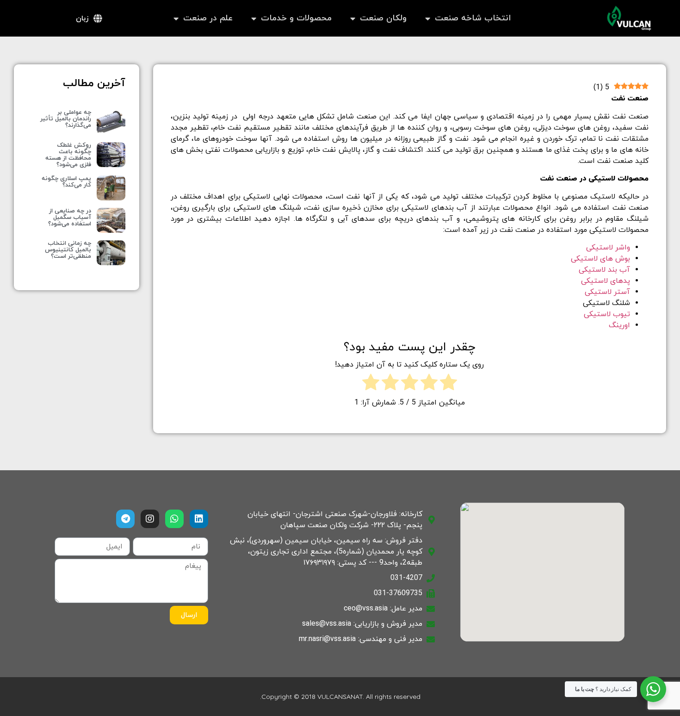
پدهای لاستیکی (605, 281)
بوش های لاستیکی (600, 259)
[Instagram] (150, 519)
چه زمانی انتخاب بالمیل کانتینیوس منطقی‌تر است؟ (68, 250)
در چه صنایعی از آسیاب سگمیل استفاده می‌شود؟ (69, 217)
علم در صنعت (208, 18)
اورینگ (619, 325)
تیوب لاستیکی (607, 314)
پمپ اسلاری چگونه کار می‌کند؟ (66, 181)
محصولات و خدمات (296, 18)
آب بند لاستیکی (604, 270)
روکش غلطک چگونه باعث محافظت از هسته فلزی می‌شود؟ (68, 155)
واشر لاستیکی (608, 248)
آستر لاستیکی (607, 292)
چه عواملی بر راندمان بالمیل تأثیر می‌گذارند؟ (65, 119)
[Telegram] (125, 519)
